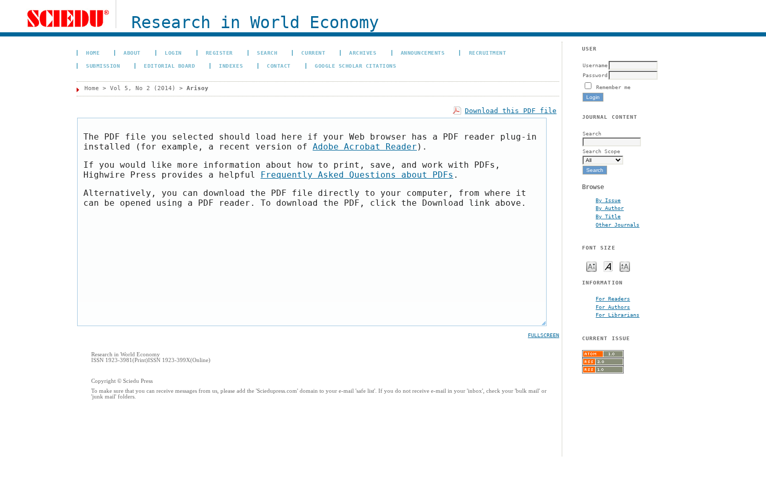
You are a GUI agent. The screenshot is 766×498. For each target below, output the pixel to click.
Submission (103, 66)
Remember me (613, 87)
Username (595, 65)
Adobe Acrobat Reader (365, 147)
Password (595, 75)
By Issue (608, 200)
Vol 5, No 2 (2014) (143, 88)
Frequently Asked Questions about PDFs (357, 175)
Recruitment (487, 52)
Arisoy (197, 88)
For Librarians (617, 315)
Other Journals (617, 224)
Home (93, 52)
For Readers (613, 298)
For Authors (613, 307)
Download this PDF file (511, 111)
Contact (279, 66)
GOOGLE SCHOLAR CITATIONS (355, 66)
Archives (362, 52)
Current (313, 52)
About (132, 52)
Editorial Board (169, 66)
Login (173, 52)
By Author (610, 208)
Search (267, 52)
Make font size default (608, 266)
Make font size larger (625, 266)
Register (219, 52)
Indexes (231, 66)
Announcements (423, 52)
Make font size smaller (591, 266)
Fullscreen (543, 335)
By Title (608, 216)
